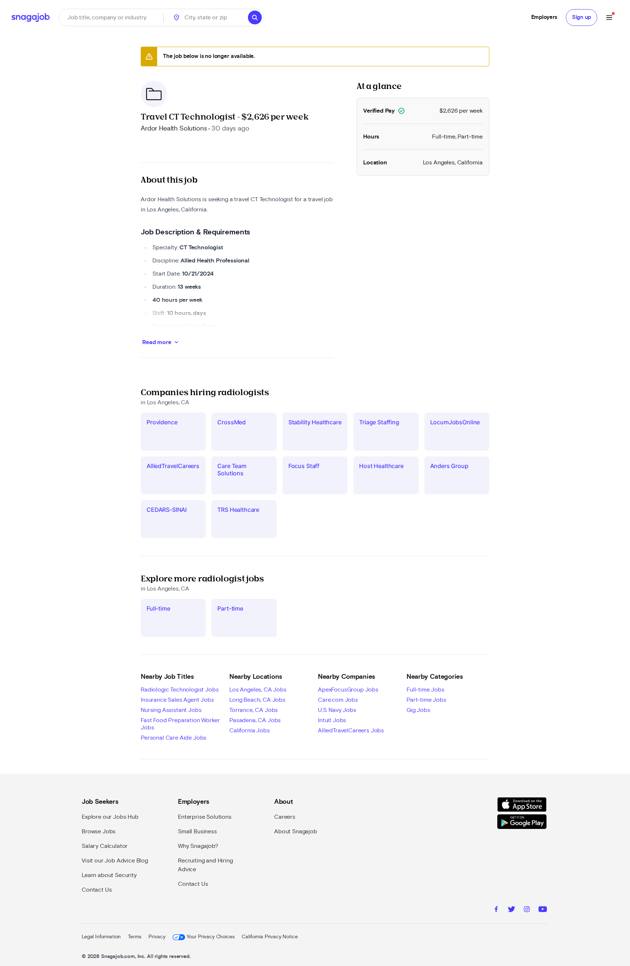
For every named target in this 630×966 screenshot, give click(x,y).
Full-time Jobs (425, 690)
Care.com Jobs (338, 700)
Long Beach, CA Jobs (257, 700)
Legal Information (101, 936)
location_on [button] (176, 17)
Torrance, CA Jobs (253, 710)
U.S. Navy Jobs (337, 710)
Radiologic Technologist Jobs (180, 690)
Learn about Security (109, 875)
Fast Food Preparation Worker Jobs (180, 724)
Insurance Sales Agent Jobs (177, 700)
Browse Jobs (99, 831)
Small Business (197, 831)
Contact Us (97, 890)
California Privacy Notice (270, 936)
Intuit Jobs (332, 720)
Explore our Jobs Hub (110, 817)
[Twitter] (511, 910)
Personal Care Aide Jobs (173, 738)
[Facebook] (496, 910)
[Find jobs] (255, 17)
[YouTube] (542, 910)
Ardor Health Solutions (174, 128)
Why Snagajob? (198, 846)
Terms (134, 936)
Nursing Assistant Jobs (171, 710)
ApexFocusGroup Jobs (348, 690)
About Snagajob (295, 831)
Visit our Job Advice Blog (115, 861)
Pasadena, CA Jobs (255, 720)
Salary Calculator (105, 846)
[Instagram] (527, 910)
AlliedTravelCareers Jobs (351, 730)
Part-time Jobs (426, 700)
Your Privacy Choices (210, 936)
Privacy (156, 936)
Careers (284, 817)
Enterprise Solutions (205, 817)
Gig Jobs (418, 710)
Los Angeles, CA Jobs (258, 690)
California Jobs (249, 730)
